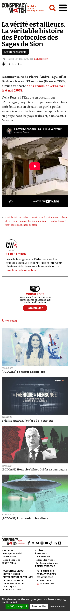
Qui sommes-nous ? (13, 571)
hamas (22, 221)
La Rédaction (41, 59)
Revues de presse (45, 566)
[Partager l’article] (4, 58)
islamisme (32, 221)
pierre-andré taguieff (54, 221)
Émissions (41, 553)
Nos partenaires (13, 580)
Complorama (43, 557)
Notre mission (11, 574)
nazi (40, 221)
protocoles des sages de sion (21, 225)
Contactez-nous (46, 574)
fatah (15, 221)
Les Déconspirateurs (47, 563)
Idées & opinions (11, 560)
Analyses (7, 550)
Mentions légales (14, 583)
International (9, 557)
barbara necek (29, 217)
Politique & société (12, 553)
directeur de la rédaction (21, 270)
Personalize (39, 606)
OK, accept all (18, 606)
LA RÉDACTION (16, 254)
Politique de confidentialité (13, 588)
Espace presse (45, 577)
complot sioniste (47, 217)
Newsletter (44, 580)
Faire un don (47, 584)
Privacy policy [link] (57, 606)
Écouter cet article (15, 51)
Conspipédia (9, 563)
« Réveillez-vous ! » (46, 560)
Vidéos (39, 550)
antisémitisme (13, 217)
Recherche (47, 571)
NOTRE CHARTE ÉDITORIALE (18, 577)
